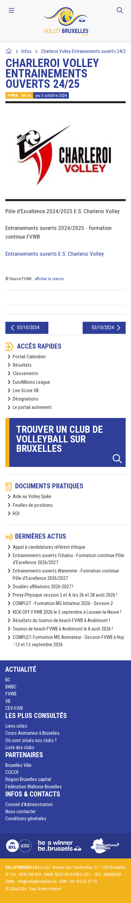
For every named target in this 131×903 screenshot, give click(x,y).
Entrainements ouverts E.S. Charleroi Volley (54, 253)
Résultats (22, 365)
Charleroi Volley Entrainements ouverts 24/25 (84, 51)
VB (7, 701)
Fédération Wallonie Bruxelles (33, 787)
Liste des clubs (19, 747)
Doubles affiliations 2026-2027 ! (43, 587)
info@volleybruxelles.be (36, 881)
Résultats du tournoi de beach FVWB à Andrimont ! (61, 620)
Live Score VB (26, 391)
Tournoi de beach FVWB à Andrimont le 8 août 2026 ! (63, 629)
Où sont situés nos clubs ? (31, 740)
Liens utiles (16, 726)
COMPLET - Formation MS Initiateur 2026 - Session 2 (63, 603)
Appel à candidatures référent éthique (49, 547)
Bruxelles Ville (18, 765)
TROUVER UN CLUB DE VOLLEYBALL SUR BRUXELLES (59, 439)
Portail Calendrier (29, 357)
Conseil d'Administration (29, 804)
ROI (16, 514)
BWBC (10, 687)
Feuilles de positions (33, 505)
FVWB (10, 694)
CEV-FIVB (14, 708)
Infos (26, 51)
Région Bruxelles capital (28, 779)
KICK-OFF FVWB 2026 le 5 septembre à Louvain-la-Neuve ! (67, 612)
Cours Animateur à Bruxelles (32, 733)
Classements (25, 373)
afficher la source (49, 279)
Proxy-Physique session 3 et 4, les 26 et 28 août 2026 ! (65, 595)
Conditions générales (25, 819)
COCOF (12, 772)
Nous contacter (20, 812)
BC (7, 680)
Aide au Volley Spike (32, 496)
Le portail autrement (32, 407)
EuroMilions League (31, 382)
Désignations (25, 399)
